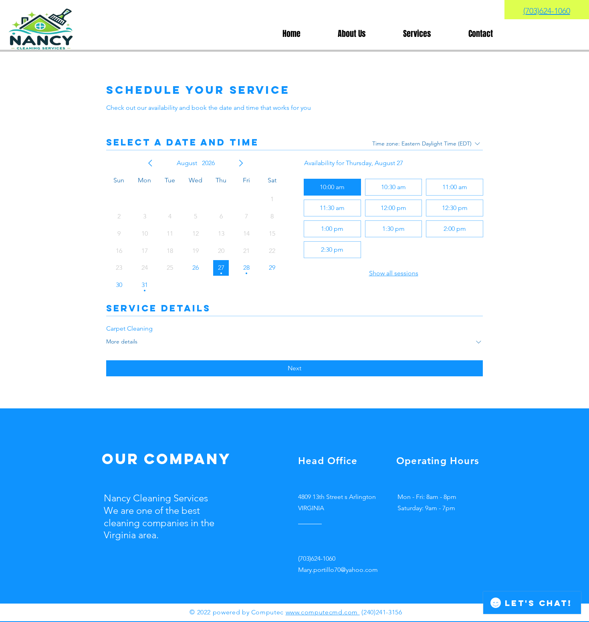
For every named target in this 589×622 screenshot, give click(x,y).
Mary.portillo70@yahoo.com (338, 570)
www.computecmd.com (323, 612)
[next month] (241, 163)
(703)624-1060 (546, 11)
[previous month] (150, 163)
